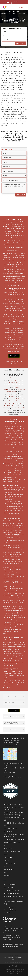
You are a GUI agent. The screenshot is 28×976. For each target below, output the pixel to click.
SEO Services (10, 742)
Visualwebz (10, 378)
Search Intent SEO (9, 869)
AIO (5, 845)
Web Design (8, 374)
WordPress (12, 380)
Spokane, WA (7, 777)
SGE (5, 872)
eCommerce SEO (9, 863)
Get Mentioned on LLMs (11, 893)
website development (11, 382)
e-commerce (11, 396)
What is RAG (7, 848)
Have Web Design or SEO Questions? (14, 362)
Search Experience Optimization (14, 839)
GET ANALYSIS (20, 44)
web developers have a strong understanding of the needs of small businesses (14, 403)
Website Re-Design (10, 913)
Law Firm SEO (8, 857)
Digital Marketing (9, 887)
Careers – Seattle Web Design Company (13, 962)
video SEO (17, 69)
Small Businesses (14, 375)
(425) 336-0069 (14, 1)
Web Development (10, 884)
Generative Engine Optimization (13, 896)
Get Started (10, 955)
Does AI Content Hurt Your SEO (13, 804)
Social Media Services (10, 910)
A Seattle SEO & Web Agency (12, 738)
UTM (5, 866)
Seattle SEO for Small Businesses (14, 370)
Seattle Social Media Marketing (13, 851)
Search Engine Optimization (12, 890)
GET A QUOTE (21, 195)
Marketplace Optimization (12, 842)
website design (11, 392)
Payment (17, 955)
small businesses (19, 398)
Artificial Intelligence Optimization (14, 902)
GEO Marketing (8, 831)
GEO (5, 854)
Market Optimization (10, 907)
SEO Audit (7, 875)
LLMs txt (6, 860)
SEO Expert (18, 21)
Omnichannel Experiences (12, 828)
